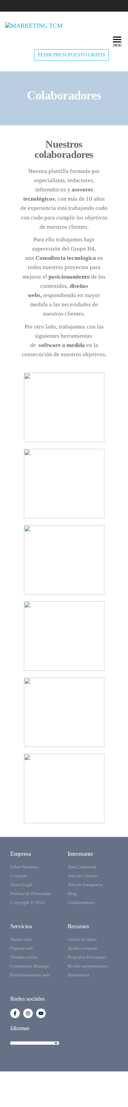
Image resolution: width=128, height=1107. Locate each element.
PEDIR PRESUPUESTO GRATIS (71, 54)
